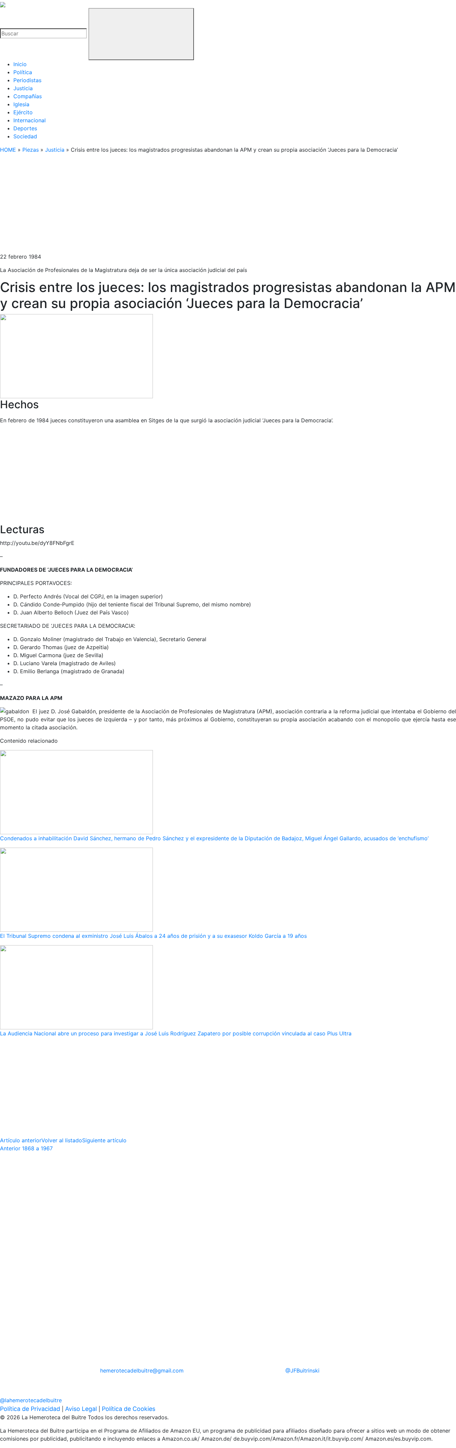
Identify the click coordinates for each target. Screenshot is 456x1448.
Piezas (30, 149)
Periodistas (27, 80)
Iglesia (21, 104)
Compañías (27, 96)
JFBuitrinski (302, 1370)
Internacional (29, 120)
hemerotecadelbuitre (142, 1370)
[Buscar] (141, 34)
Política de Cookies (128, 1408)
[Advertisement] (200, 206)
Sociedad (25, 136)
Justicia (23, 88)
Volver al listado (61, 1140)
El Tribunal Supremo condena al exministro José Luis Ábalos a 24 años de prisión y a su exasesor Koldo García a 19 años (153, 935)
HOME (8, 149)
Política (22, 72)
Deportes (25, 128)
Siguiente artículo (104, 1140)
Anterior (26, 1148)
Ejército (23, 112)
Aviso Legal (81, 1408)
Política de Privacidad (30, 1408)
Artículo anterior (20, 1140)
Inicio (20, 64)
